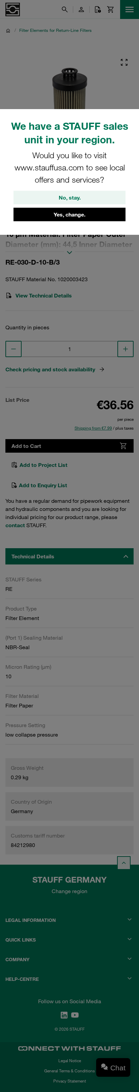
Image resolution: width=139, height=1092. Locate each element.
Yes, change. (69, 214)
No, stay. (70, 197)
